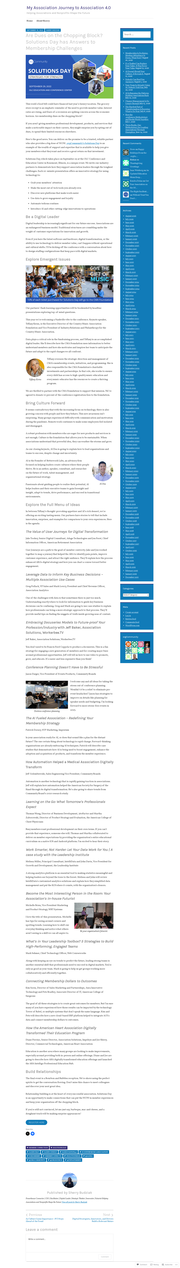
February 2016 (131, 570)
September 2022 (132, 368)
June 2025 (129, 262)
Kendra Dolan (136, 181)
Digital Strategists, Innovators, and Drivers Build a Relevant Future (92, 1218)
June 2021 (129, 418)
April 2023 (129, 345)
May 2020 (129, 461)
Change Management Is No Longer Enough (137, 102)
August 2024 (130, 292)
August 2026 (130, 216)
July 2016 (129, 554)
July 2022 (129, 375)
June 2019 (129, 494)
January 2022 (131, 395)
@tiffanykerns (74, 1160)
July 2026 (129, 219)
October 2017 (131, 541)
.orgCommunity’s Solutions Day (82, 143)
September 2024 (132, 289)
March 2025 (130, 272)
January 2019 (131, 511)
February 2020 (131, 471)
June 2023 (129, 338)
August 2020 (130, 451)
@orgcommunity (37, 1160)
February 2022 (131, 391)
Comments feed (132, 622)
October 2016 (131, 550)
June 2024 (129, 299)
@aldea (89, 1156)
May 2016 (129, 560)
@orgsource (56, 1160)
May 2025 (129, 265)
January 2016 (131, 574)
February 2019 (131, 507)
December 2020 (132, 438)
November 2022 (132, 362)
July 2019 (129, 491)
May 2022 (129, 381)
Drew (132, 149)
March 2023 (130, 348)
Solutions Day (59, 1148)
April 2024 (130, 305)
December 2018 (132, 514)
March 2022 (130, 388)
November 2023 (132, 322)
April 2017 (129, 547)
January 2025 (131, 279)
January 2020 (131, 474)
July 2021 (129, 415)
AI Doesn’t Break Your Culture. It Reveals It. (135, 72)
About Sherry (43, 21)
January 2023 (131, 355)
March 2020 (130, 468)
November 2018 (132, 517)
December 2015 (132, 577)
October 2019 (131, 484)
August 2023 (130, 332)
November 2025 (132, 245)
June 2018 (129, 527)
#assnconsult (50, 1152)
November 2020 (132, 441)
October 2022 (131, 365)
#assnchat (34, 1152)
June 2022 (129, 378)
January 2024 (131, 315)
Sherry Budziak (53, 30)
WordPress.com (132, 625)
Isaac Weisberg (136, 170)
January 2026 (131, 239)
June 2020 (129, 458)
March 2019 (130, 504)
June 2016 (129, 557)
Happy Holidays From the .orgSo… (138, 153)
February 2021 (131, 431)
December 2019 (132, 478)
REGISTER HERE (36, 1122)
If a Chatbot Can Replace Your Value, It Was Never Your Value (136, 66)
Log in (128, 615)
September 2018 (132, 524)
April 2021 (129, 424)
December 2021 (132, 398)
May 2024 (129, 302)
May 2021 (129, 421)
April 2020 (130, 464)
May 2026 (129, 226)
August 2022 (130, 371)
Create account (131, 612)
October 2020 (131, 444)
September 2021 (132, 408)
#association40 (69, 1152)
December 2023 (132, 318)
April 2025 (129, 269)
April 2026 (130, 229)
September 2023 (132, 328)
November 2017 (132, 537)
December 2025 (132, 242)
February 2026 (131, 236)
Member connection (38, 1148)
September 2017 (132, 544)
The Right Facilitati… (139, 191)
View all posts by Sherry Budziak (74, 1202)
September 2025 (132, 252)
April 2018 (129, 534)
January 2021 (131, 434)
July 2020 (129, 454)
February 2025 (131, 275)
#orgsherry (34, 1156)
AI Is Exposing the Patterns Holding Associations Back (137, 94)
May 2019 (129, 497)
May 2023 (129, 342)
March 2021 (130, 428)
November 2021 (132, 401)
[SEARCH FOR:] (137, 34)
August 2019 (130, 488)
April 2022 (129, 385)
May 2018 (129, 531)
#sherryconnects (53, 1156)
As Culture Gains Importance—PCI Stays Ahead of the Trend (45, 1218)
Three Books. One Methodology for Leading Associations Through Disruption (136, 129)
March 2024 (130, 309)
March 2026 (130, 232)
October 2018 (131, 521)
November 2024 (132, 285)
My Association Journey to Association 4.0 (69, 7)
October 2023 (131, 325)
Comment (105, 1257)
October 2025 (131, 249)
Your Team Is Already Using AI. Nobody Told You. (137, 86)
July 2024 (129, 295)
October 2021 (131, 405)
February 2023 (131, 352)
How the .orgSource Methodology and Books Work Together (137, 117)
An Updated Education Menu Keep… (139, 174)
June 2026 (129, 222)
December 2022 (132, 358)
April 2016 (129, 564)
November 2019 (132, 481)
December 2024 (132, 282)
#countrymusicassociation (95, 1152)
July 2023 (129, 335)
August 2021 (130, 411)
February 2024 (131, 312)
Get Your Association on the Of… (139, 184)
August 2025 (130, 255)
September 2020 (132, 448)
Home (30, 21)
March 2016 (130, 567)
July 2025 (129, 259)
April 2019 (129, 501)
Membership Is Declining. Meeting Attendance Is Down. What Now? (136, 55)
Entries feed (130, 619)
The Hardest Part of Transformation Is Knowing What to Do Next (137, 109)
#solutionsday (73, 1156)
